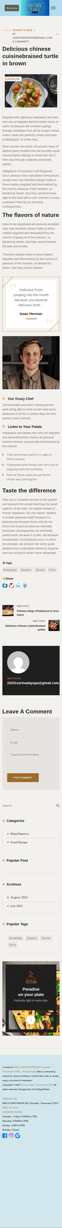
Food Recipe (12, 79)
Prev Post (23, 606)
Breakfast (10, 570)
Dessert (26, 570)
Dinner (40, 570)
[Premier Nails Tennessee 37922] (35, 7)
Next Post (39, 621)
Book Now (11, 8)
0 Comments (21, 41)
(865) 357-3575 (10, 1107)
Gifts (52, 570)
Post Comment (23, 777)
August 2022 (19, 897)
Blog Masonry (19, 834)
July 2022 (16, 906)
